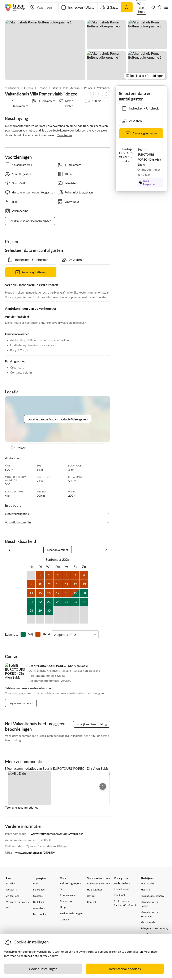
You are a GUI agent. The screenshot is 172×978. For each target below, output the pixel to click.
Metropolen (40, 914)
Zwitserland (13, 895)
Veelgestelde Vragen (71, 913)
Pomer (88, 88)
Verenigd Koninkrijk (17, 901)
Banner (91, 895)
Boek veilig (66, 901)
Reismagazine (68, 895)
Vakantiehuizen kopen (150, 903)
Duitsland (11, 883)
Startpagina (12, 88)
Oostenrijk (12, 889)
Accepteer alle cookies (125, 969)
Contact (64, 919)
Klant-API (119, 895)
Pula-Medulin (71, 88)
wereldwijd (39, 908)
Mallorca (38, 883)
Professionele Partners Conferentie (126, 903)
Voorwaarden (148, 922)
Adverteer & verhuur (99, 883)
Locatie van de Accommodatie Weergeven (57, 419)
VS (7, 908)
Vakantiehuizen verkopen (150, 913)
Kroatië (42, 88)
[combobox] (54, 635)
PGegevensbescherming (154, 928)
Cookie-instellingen (43, 969)
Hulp (63, 907)
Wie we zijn (147, 883)
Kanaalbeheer (122, 888)
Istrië (55, 88)
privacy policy (48, 955)
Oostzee (38, 895)
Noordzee (39, 889)
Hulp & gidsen (95, 889)
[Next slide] (102, 786)
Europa (28, 88)
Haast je (145, 889)
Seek (62, 888)
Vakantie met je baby (152, 895)
